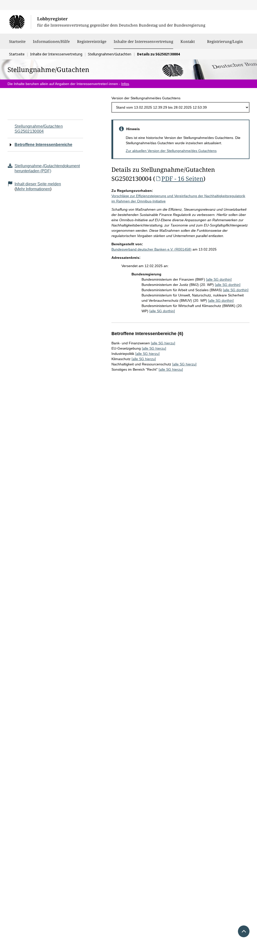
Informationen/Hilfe (51, 41)
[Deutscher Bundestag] (20, 22)
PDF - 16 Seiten (182, 178)
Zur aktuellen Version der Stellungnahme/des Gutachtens (171, 151)
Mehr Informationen (33, 189)
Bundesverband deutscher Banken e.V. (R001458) (151, 249)
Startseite (17, 41)
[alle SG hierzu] (163, 343)
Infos (125, 84)
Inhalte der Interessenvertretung (143, 41)
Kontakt (187, 41)
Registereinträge (91, 41)
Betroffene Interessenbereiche (43, 144)
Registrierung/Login (225, 41)
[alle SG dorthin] (219, 279)
